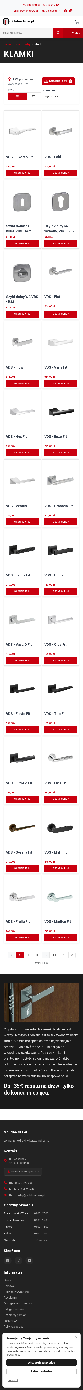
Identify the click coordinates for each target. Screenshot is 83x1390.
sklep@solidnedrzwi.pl (31, 1195)
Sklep (27, 44)
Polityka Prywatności (16, 1291)
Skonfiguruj (22, 173)
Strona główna (12, 44)
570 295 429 (28, 1189)
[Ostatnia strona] (72, 955)
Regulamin (10, 1297)
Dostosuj (13, 1380)
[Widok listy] (34, 96)
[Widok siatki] (17, 96)
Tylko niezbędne (41, 1371)
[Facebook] (65, 11)
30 (54, 955)
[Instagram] (71, 11)
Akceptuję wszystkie (41, 1362)
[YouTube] (29, 1260)
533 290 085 (25, 1182)
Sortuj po (48, 90)
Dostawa (9, 1286)
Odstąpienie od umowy (18, 1303)
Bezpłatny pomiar (15, 1315)
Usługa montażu (14, 1309)
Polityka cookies (13, 1326)
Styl (11, 90)
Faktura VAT (11, 1320)
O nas (7, 1280)
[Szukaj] (58, 33)
